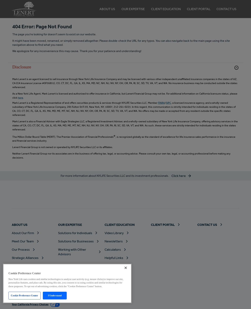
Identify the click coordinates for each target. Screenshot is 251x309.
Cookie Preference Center (24, 295)
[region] (67, 283)
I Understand (55, 295)
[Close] (126, 268)
